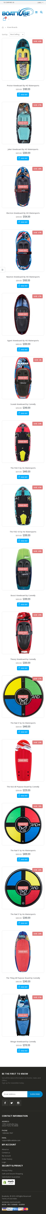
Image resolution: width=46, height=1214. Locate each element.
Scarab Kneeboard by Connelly (23, 404)
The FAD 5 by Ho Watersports (23, 468)
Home (3, 27)
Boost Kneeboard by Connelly (23, 595)
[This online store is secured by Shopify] (8, 1182)
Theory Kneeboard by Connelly (23, 659)
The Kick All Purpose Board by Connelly (23, 786)
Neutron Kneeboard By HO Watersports (23, 277)
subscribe (35, 1094)
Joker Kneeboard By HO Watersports (23, 149)
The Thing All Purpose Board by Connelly (23, 978)
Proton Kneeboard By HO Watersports (23, 85)
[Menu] (36, 12)
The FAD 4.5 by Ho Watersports (23, 531)
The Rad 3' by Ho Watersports (23, 914)
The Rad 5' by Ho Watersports (23, 850)
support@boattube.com (11, 1140)
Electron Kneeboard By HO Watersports (23, 213)
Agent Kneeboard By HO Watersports (23, 340)
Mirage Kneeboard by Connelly (23, 1041)
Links (40, 2)
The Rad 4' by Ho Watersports (23, 723)
